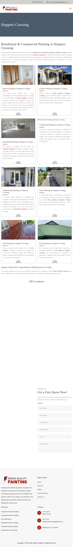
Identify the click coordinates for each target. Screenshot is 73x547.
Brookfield (60, 288)
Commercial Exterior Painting (10, 511)
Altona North (36, 288)
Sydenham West (12, 353)
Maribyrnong (12, 327)
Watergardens (60, 359)
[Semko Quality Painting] (9, 8)
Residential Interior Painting (9, 526)
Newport (60, 327)
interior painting (21, 98)
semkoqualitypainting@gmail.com (52, 521)
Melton (36, 327)
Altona (12, 288)
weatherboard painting (19, 209)
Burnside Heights (36, 294)
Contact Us (40, 497)
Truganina (36, 359)
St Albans (36, 340)
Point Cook (36, 333)
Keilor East (60, 314)
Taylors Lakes (12, 359)
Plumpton (12, 333)
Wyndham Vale (12, 372)
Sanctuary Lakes (12, 340)
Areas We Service (42, 493)
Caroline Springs (12, 301)
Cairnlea (60, 294)
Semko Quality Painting (60, 271)
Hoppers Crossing (12, 314)
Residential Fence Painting (9, 530)
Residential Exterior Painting (9, 523)
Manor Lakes (61, 320)
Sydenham (36, 346)
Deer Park (61, 301)
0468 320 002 (46, 514)
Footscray (60, 307)
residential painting (8, 149)
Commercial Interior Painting (10, 515)
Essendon (36, 307)
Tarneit (36, 353)
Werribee (12, 366)
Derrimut (12, 307)
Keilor (36, 314)
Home (39, 482)
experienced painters (39, 55)
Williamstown (60, 366)
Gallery (39, 489)
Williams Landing (36, 366)
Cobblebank (36, 301)
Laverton (36, 320)
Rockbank (61, 333)
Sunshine (12, 346)
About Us (40, 486)
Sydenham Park (60, 346)
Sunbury (60, 340)
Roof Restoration (6, 519)
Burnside (12, 294)
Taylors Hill (60, 353)
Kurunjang (12, 320)
